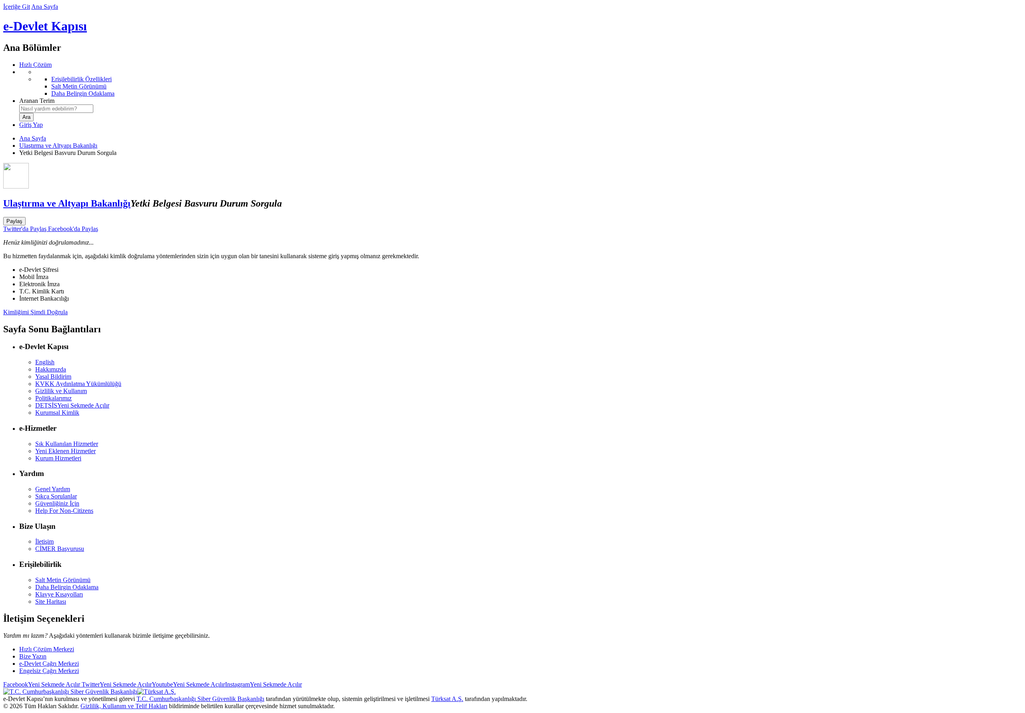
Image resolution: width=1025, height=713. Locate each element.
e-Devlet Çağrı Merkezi (49, 663)
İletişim (44, 541)
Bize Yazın (32, 656)
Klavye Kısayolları (59, 594)
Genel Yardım (52, 489)
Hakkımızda (50, 369)
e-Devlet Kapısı (45, 26)
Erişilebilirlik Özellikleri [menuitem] (81, 79)
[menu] (520, 82)
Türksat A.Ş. (447, 698)
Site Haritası (50, 601)
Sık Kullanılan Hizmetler (66, 443)
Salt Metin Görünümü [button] (62, 579)
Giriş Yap (31, 124)
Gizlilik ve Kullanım (61, 391)
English (44, 362)
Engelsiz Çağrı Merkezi (49, 670)
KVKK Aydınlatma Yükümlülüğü (78, 383)
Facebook (41, 684)
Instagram (263, 684)
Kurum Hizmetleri (58, 458)
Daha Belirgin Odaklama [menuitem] (83, 93)
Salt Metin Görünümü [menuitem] (79, 86)
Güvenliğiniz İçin (57, 503)
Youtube (188, 684)
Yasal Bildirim (53, 376)
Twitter (116, 684)
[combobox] (56, 108)
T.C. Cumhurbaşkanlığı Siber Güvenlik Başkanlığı (200, 698)
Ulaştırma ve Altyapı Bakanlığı (58, 145)
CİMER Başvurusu (59, 548)
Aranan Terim (36, 100)
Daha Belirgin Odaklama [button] (66, 587)
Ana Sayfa (44, 6)
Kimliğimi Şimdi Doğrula (35, 312)
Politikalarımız (53, 398)
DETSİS (72, 405)
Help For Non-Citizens (64, 510)
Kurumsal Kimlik (57, 412)
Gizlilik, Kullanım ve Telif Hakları (123, 706)
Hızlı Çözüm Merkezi (46, 649)
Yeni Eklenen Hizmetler (65, 451)
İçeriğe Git (16, 6)
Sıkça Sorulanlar (56, 496)
